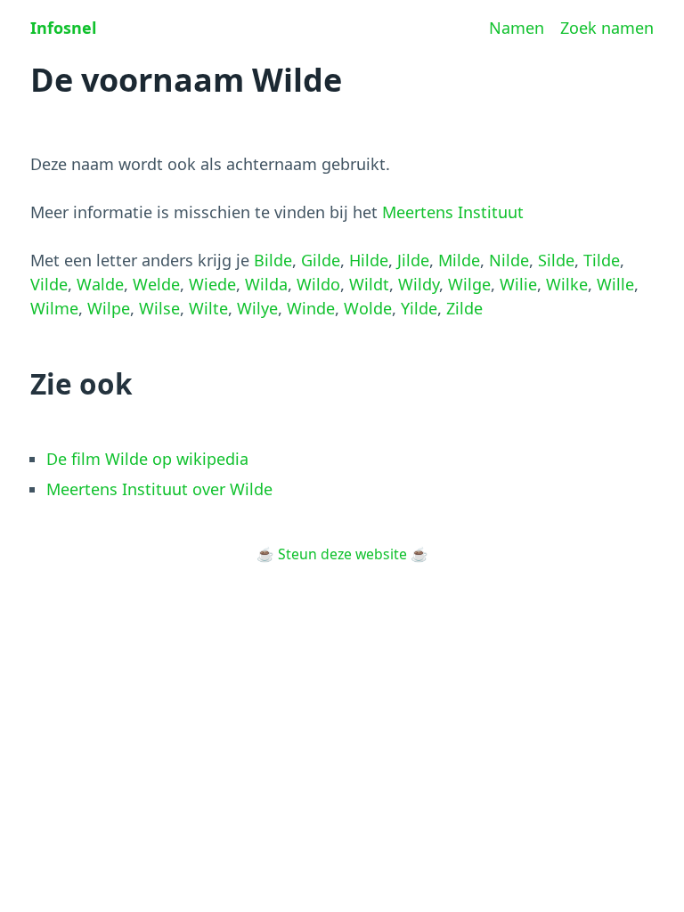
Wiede (212, 284)
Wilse (159, 308)
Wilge (469, 284)
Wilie (518, 284)
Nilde (509, 260)
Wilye (257, 308)
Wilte (208, 308)
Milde (459, 260)
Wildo (318, 284)
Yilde (419, 308)
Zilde (464, 308)
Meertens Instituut (453, 212)
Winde (311, 308)
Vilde (49, 284)
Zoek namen (607, 27)
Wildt (369, 284)
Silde (556, 260)
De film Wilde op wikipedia (147, 458)
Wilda (266, 284)
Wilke (567, 284)
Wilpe (108, 308)
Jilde (413, 260)
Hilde (368, 260)
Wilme (54, 308)
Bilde (273, 260)
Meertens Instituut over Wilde (159, 489)
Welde (156, 284)
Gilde (320, 260)
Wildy (418, 284)
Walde (100, 284)
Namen (516, 27)
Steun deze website (342, 554)
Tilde (601, 260)
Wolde (368, 308)
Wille (615, 284)
